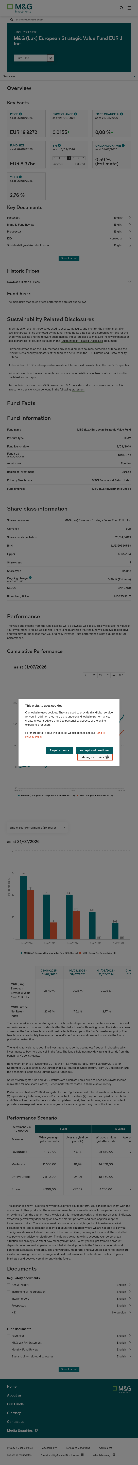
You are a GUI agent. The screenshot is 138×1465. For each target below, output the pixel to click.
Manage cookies (92, 757)
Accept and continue (94, 750)
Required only (59, 750)
